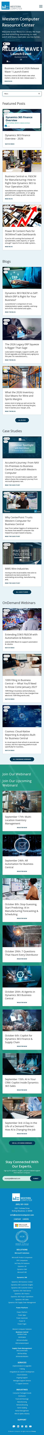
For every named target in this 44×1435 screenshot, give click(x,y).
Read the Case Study (12, 485)
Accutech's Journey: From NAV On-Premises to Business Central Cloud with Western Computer (22, 467)
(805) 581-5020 (22, 1204)
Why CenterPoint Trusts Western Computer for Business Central (18, 521)
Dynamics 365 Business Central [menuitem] (22, 1282)
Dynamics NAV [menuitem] (22, 1269)
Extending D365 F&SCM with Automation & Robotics (21, 636)
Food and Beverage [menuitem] (22, 1399)
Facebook (26, 1426)
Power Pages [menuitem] (22, 1324)
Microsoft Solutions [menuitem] (22, 1253)
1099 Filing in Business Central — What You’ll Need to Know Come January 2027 (21, 683)
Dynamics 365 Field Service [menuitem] (22, 1291)
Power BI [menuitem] (22, 1321)
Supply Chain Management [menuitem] (22, 1348)
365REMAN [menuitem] (22, 1337)
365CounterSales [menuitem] (22, 1350)
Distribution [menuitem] (22, 1396)
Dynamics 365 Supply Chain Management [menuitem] (22, 1302)
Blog (14, 1426)
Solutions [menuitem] (22, 1249)
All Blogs (22, 420)
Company (17, 1219)
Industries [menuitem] (22, 1389)
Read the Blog (10, 312)
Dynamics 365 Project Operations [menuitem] (22, 1297)
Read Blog (8, 81)
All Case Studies (22, 592)
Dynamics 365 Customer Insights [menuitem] (22, 1285)
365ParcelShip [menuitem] (22, 1353)
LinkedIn (18, 1426)
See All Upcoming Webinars (22, 1143)
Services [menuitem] (22, 1362)
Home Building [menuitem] (22, 1408)
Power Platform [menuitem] (22, 1308)
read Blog (9, 246)
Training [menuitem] (22, 1369)
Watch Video (9, 144)
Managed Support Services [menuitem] (22, 1381)
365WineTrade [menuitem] (22, 1334)
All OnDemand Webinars (22, 759)
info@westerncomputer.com (22, 1215)
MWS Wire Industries (17, 568)
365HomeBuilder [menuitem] (22, 1340)
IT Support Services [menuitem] (22, 1384)
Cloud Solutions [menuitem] (22, 1375)
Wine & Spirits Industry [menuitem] (22, 1414)
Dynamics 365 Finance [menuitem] (22, 1294)
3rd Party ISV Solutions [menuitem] (22, 1263)
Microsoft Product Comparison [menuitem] (22, 1257)
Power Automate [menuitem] (22, 1318)
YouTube (30, 1426)
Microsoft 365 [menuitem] (22, 1272)
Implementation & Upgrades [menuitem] (22, 1366)
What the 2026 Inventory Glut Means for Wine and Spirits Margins (19, 396)
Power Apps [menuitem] (22, 1315)
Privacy (33, 1431)
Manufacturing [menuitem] (22, 1402)
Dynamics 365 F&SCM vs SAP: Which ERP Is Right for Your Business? (21, 296)
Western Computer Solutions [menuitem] (22, 1329)
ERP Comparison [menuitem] (22, 1260)
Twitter (22, 1426)
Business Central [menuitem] (22, 1332)
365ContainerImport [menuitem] (22, 1343)
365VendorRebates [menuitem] (22, 1356)
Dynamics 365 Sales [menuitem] (22, 1299)
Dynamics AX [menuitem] (22, 1266)
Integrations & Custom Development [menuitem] (22, 1372)
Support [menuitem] (22, 1419)
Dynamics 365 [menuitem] (22, 1277)
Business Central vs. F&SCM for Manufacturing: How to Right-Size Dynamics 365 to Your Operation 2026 (20, 181)
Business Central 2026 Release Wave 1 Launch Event (22, 70)
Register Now (22, 827)
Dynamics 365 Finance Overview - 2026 (17, 137)
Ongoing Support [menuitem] (22, 1378)
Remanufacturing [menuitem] (22, 1405)
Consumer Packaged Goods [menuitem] (22, 1393)
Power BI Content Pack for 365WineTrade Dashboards (20, 232)
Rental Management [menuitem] (22, 1411)
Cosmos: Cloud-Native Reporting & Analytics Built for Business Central (20, 735)
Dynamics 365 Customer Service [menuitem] (22, 1288)
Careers (26, 1219)
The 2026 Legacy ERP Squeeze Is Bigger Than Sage (22, 346)
